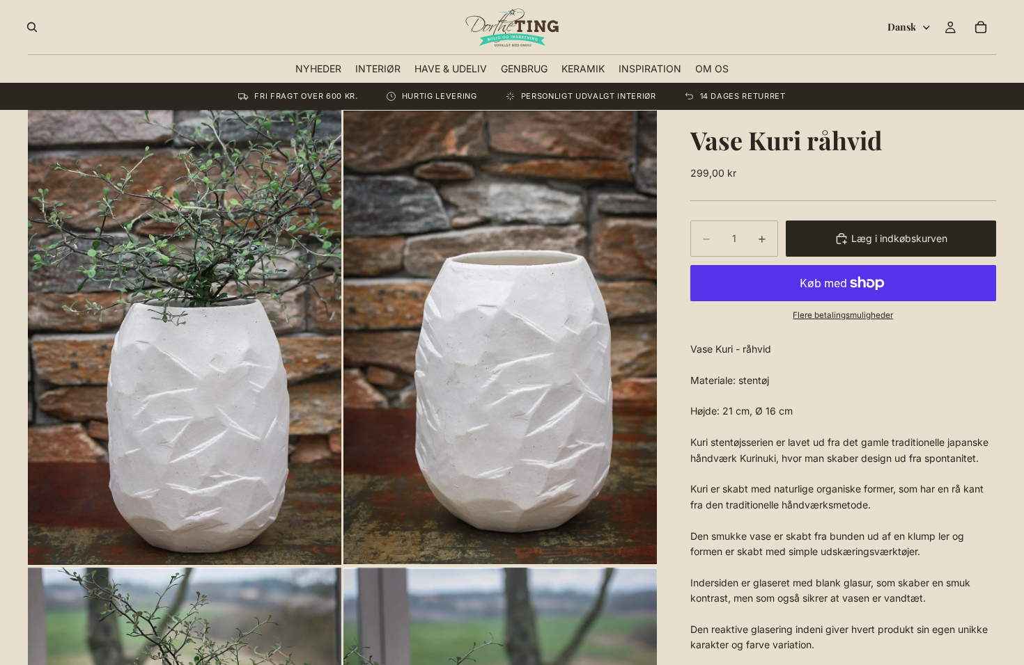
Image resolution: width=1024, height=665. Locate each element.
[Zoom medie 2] (500, 337)
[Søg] (32, 27)
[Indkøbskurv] (980, 27)
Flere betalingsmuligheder (843, 315)
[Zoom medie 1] (184, 337)
